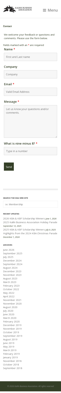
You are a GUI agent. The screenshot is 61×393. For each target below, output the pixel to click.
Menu (53, 10)
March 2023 (9, 282)
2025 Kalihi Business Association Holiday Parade (30, 222)
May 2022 (8, 292)
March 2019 (9, 350)
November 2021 (12, 300)
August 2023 (10, 278)
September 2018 (12, 368)
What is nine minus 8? (20, 143)
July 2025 (8, 257)
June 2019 (8, 343)
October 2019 (11, 332)
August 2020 (10, 307)
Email (9, 84)
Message (11, 102)
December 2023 (12, 271)
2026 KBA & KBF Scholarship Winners (24, 218)
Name (9, 49)
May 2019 (8, 346)
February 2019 (11, 353)
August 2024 (10, 267)
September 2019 (12, 335)
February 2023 (11, 285)
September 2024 (12, 264)
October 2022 (11, 289)
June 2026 (8, 249)
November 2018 (12, 361)
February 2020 (11, 321)
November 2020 (12, 303)
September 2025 (12, 253)
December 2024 (12, 260)
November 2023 (12, 274)
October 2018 (11, 364)
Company (10, 67)
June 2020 (8, 314)
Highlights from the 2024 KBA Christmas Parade (30, 233)
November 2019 (12, 328)
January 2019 (10, 357)
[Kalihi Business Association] (17, 11)
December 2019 (12, 325)
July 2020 (8, 310)
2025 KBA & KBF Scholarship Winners (24, 229)
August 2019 (10, 339)
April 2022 (8, 296)
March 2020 (9, 317)
